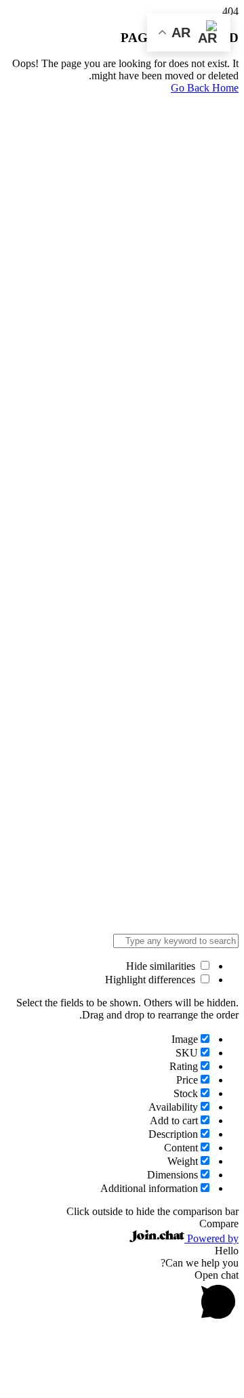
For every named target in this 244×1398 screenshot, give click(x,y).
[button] (122, 1297)
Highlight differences (151, 979)
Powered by (211, 1238)
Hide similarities (162, 966)
